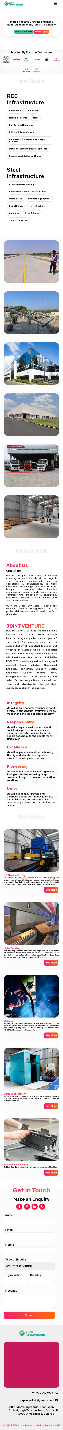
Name (9, 1215)
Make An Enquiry (41, 32)
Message (11, 1290)
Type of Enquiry (15, 1259)
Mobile (9, 1244)
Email (9, 1230)
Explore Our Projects (23, 32)
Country (35, 1275)
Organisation (13, 1275)
